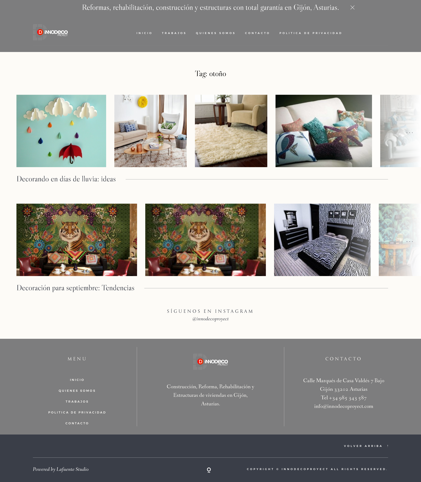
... (410, 131)
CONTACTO (257, 33)
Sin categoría (144, 186)
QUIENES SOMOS (216, 33)
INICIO (144, 33)
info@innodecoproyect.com (343, 407)
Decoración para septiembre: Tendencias (75, 287)
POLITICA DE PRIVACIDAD (311, 33)
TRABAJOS (174, 33)
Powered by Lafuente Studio (61, 469)
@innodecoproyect (210, 319)
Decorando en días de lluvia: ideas (66, 178)
